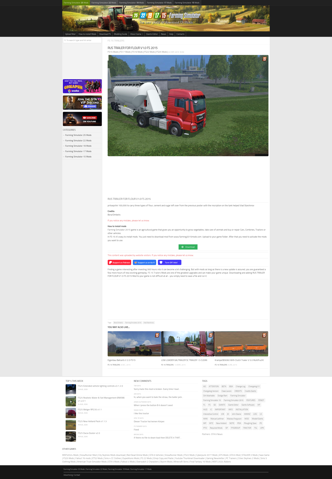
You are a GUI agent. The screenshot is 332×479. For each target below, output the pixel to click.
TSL (255, 428)
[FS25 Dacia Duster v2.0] (71, 436)
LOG (255, 414)
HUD (205, 409)
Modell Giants (257, 419)
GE (215, 405)
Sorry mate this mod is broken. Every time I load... (157, 389)
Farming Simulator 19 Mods (78, 146)
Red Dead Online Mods (137, 455)
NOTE (232, 423)
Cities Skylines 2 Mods (248, 458)
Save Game (264, 455)
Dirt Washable (209, 395)
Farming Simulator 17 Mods (78, 151)
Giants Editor (152, 34)
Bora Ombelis (118, 323)
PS (261, 423)
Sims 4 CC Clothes (112, 458)
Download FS (105, 34)
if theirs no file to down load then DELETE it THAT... (158, 437)
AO (204, 386)
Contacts (180, 34)
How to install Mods (87, 34)
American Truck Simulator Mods (92, 461)
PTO (205, 428)
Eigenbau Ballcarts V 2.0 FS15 (122, 360)
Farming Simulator (237, 395)
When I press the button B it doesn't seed (153, 405)
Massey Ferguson (234, 419)
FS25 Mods (68, 458)
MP (204, 423)
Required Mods (216, 428)
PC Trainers (231, 458)
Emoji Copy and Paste (163, 458)
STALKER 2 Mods (250, 455)
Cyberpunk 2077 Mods (206, 455)
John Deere (236, 414)
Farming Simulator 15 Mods (78, 156)
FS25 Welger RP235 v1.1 (90, 409)
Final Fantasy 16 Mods (200, 461)
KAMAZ (247, 414)
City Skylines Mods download (111, 455)
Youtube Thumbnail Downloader (190, 458)
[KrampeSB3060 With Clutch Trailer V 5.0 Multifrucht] (241, 343)
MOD (247, 419)
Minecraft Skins (181, 461)
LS (261, 414)
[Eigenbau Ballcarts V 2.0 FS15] (134, 343)
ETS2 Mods (97, 458)
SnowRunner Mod (88, 455)
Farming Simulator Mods (76, 2)
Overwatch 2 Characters (147, 461)
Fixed (136, 429)
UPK (262, 428)
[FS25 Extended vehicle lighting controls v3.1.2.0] (71, 389)
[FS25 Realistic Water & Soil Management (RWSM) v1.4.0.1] (71, 401)
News (163, 34)
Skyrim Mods (166, 461)
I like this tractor (141, 413)
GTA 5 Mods (113, 461)
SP (227, 428)
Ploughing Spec (250, 423)
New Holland (221, 423)
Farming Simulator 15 (212, 400)
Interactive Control (210, 414)
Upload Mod (70, 34)
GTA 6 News (217, 434)
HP (259, 405)
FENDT (261, 400)
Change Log (240, 386)
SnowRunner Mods (173, 455)
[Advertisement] (188, 177)
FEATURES (250, 400)
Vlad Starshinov (149, 323)
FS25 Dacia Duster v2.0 (89, 433)
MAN (205, 419)
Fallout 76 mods (83, 458)
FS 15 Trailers (116, 40)
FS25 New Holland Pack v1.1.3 (92, 421)
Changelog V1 (254, 386)
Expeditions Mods (131, 458)
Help (171, 34)
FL (204, 405)
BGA (231, 386)
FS (209, 405)
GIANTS (222, 405)
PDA (239, 423)
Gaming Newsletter (215, 458)
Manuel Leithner (217, 419)
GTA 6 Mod (235, 455)
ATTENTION (214, 386)
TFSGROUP (235, 428)
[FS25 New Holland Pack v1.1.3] (71, 425)
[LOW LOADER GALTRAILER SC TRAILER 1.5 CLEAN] (188, 343)
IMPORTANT (220, 409)
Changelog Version (211, 391)
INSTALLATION (242, 409)
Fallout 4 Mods (128, 461)
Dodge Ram (222, 395)
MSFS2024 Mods (70, 455)
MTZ (211, 423)
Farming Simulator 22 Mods (78, 140)
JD (228, 414)
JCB (222, 414)
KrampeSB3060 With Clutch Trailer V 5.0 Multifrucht (239, 360)
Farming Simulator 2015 (119, 229)
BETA (224, 386)
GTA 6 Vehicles (156, 455)
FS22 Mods (189, 455)
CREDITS (238, 391)
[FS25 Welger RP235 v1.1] (71, 413)
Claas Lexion (226, 391)
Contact (77, 475)
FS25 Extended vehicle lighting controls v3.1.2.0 (100, 386)
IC (211, 409)
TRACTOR (247, 428)
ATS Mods (223, 455)
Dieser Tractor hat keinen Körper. (149, 421)
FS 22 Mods (146, 458)
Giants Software (248, 405)
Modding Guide (120, 34)
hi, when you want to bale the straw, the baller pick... (158, 397)
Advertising (68, 475)
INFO (231, 409)
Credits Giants (250, 391)
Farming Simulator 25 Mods (74, 469)
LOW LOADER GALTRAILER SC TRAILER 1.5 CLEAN (184, 360)
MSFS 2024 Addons (221, 461)
